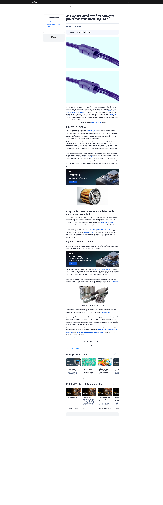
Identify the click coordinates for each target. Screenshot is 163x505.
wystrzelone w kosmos (95, 316)
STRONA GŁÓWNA (48, 6)
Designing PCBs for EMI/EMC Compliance (75, 348)
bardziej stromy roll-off (86, 156)
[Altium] (35, 2)
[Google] (87, 32)
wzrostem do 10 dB (77, 165)
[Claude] (84, 32)
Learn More (72, 181)
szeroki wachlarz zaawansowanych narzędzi (87, 332)
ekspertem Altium (109, 338)
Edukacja (89, 2)
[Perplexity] (82, 32)
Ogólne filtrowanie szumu (52, 28)
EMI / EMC (53, 11)
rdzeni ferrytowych (92, 130)
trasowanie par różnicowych (78, 112)
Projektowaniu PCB (60, 6)
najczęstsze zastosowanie (108, 312)
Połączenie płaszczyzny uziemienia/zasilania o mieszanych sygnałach (53, 24)
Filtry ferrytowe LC (51, 21)
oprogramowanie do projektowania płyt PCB (107, 329)
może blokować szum (89, 232)
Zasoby (81, 6)
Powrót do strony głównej (93, 414)
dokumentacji (101, 332)
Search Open (97, 2)
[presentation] (117, 354)
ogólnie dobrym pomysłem (72, 150)
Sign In (129, 2)
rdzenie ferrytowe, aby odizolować (103, 269)
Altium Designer (95, 122)
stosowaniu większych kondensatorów (75, 161)
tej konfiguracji (80, 231)
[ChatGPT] (79, 32)
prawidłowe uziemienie (98, 110)
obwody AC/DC (107, 110)
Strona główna (46, 11)
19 (100, 122)
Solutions (66, 2)
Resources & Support (77, 2)
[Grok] (90, 32)
